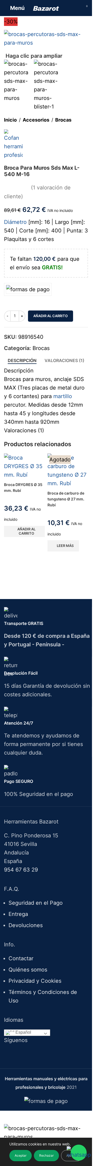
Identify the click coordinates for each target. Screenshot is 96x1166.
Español (22, 1032)
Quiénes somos (28, 969)
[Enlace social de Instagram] (49, 1054)
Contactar (21, 958)
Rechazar (46, 1155)
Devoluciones (26, 925)
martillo (62, 396)
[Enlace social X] (42, 1054)
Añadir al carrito (50, 316)
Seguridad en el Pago (36, 903)
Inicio (10, 120)
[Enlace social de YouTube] (56, 1054)
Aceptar (20, 1155)
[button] (24, 531)
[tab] (22, 360)
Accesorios (36, 120)
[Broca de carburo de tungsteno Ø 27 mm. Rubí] (67, 470)
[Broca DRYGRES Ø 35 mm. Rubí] (24, 466)
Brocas (63, 120)
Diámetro (15, 222)
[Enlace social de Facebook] (36, 1054)
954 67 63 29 (21, 869)
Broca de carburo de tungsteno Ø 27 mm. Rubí (65, 499)
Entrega (18, 914)
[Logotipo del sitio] (46, 8)
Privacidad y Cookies (35, 981)
